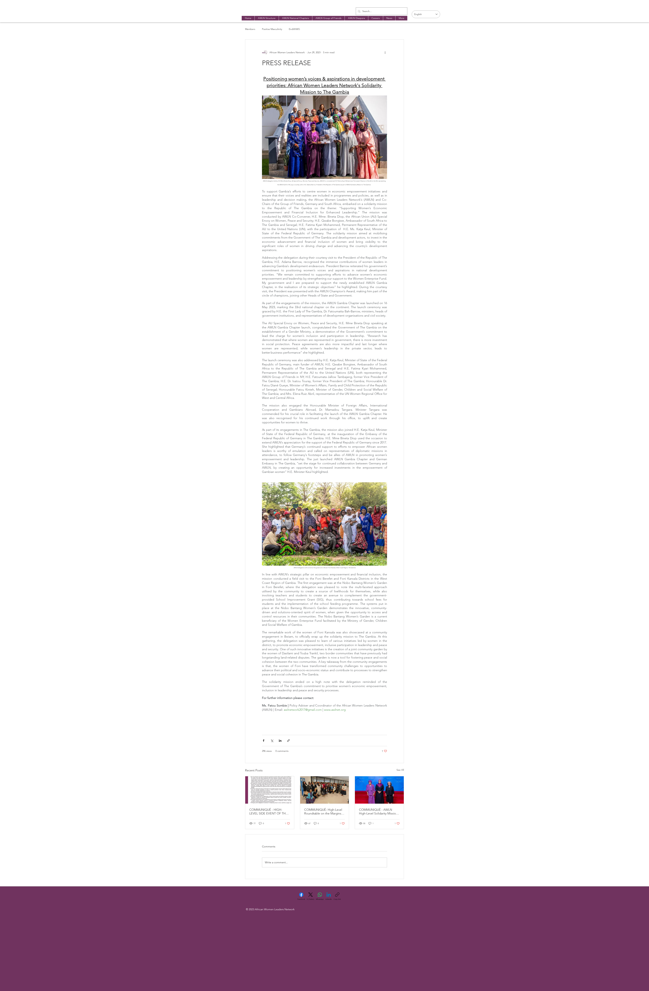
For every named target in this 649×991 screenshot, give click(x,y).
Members (250, 29)
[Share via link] (288, 740)
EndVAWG (294, 29)
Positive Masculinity (272, 29)
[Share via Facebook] (263, 740)
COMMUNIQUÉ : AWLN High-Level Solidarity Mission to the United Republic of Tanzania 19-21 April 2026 (378, 811)
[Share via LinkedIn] (280, 740)
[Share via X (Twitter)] (271, 740)
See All (400, 769)
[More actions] (385, 52)
